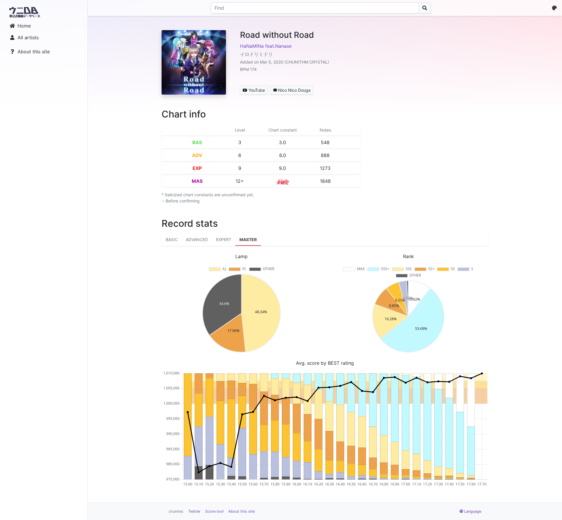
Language (472, 511)
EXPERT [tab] (223, 239)
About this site (34, 51)
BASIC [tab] (172, 239)
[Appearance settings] (555, 8)
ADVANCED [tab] (197, 239)
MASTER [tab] (248, 239)
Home (24, 26)
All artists (28, 37)
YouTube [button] (257, 90)
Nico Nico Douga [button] (294, 90)
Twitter (194, 511)
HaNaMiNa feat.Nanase (266, 46)
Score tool (214, 511)
